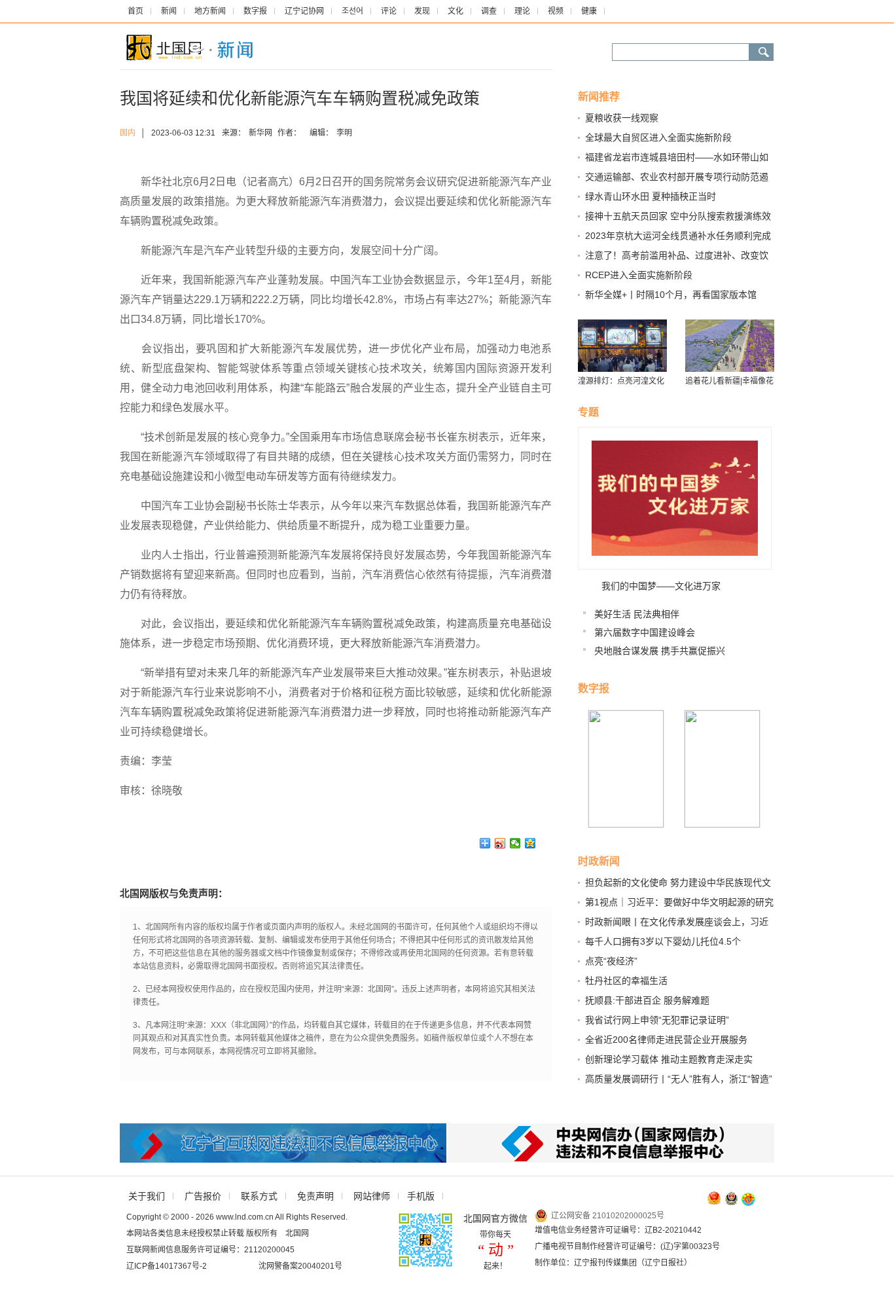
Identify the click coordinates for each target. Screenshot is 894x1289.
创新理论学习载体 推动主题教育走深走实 (669, 1059)
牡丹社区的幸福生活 (626, 980)
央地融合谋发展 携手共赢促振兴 (659, 650)
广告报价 (203, 1196)
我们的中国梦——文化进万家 (661, 586)
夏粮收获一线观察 (621, 118)
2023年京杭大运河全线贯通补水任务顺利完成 (678, 235)
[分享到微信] (515, 843)
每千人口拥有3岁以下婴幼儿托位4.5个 (663, 941)
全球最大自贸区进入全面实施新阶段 (658, 137)
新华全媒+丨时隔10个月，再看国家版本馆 (671, 294)
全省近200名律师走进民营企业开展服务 (666, 1039)
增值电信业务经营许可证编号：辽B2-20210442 (618, 1230)
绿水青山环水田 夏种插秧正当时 (650, 196)
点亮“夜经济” (611, 961)
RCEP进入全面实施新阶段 (638, 275)
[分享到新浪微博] (500, 843)
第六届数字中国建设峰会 (644, 632)
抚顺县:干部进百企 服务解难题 (647, 1000)
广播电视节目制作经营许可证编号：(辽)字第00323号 (627, 1246)
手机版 (421, 1196)
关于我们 (146, 1196)
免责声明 (315, 1196)
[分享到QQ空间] (530, 843)
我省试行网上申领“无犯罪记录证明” (657, 1020)
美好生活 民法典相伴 (636, 614)
